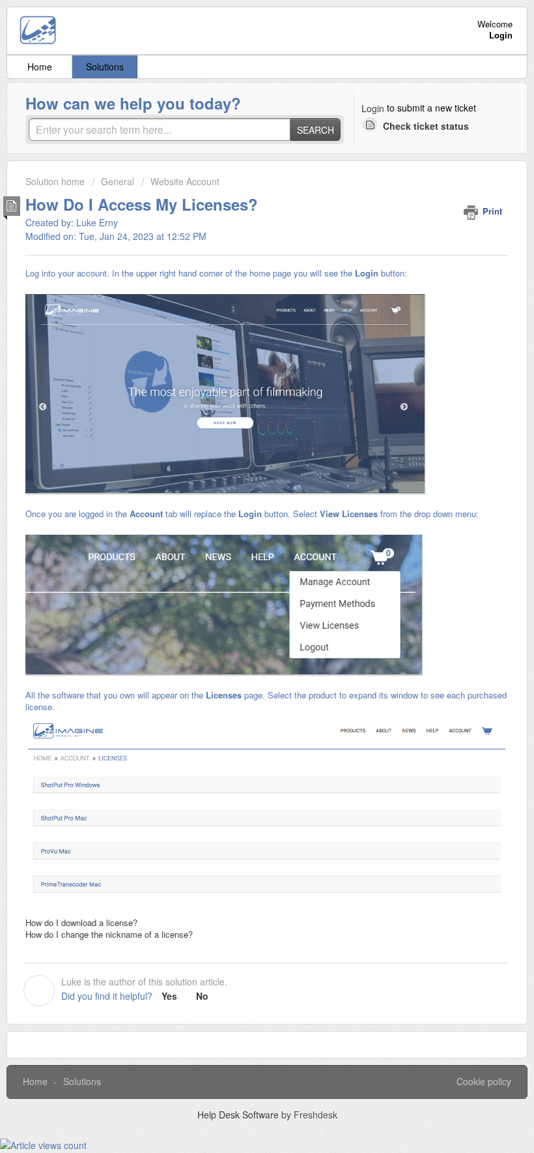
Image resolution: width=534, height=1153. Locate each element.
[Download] (242, 576)
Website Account (184, 181)
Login (372, 108)
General (117, 181)
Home (39, 66)
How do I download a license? (81, 922)
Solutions (105, 66)
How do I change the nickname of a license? (109, 934)
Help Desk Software (239, 1114)
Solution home (56, 181)
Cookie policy (484, 1081)
